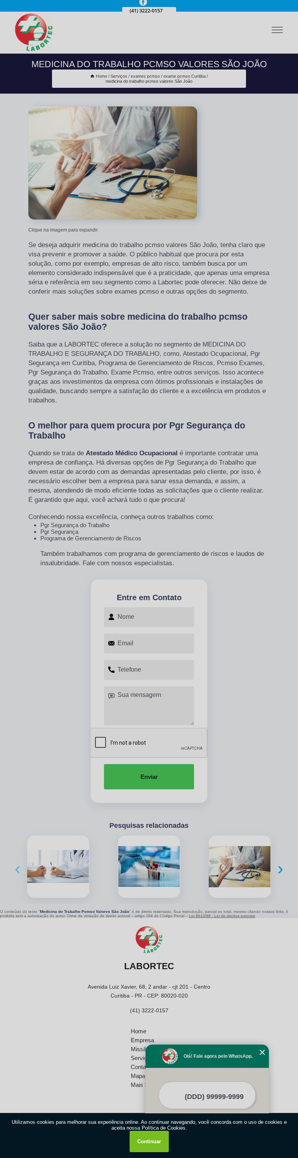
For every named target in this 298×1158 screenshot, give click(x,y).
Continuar (149, 1141)
